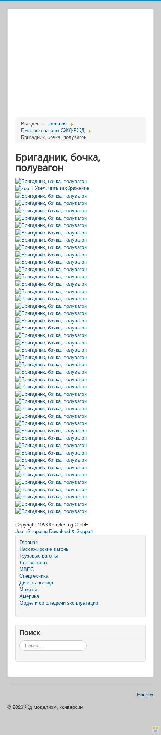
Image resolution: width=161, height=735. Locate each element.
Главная (28, 542)
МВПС (26, 569)
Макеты (28, 589)
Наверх (145, 694)
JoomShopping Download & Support (54, 531)
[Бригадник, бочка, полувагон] (51, 194)
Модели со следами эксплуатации (58, 602)
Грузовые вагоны (38, 555)
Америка (29, 596)
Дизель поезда (36, 582)
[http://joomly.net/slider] (155, 729)
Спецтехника (33, 575)
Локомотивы (33, 562)
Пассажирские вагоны (44, 549)
